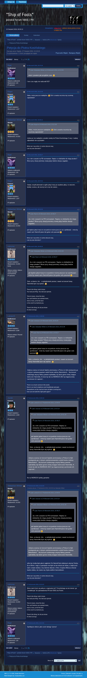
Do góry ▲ (80, 673)
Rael (9, 65)
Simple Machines (19, 673)
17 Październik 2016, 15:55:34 (35, 398)
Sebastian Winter (15, 120)
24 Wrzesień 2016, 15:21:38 (35, 91)
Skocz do (50, 660)
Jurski (10, 398)
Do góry (9, 648)
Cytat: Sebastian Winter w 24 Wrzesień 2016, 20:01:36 (47, 251)
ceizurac (11, 246)
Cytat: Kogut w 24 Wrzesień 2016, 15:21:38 (43, 124)
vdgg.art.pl (57, 28)
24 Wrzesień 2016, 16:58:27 (35, 155)
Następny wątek (74, 53)
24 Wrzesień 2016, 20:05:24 (35, 246)
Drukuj (77, 59)
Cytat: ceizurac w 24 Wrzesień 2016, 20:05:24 (44, 321)
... (23, 59)
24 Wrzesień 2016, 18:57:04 (35, 181)
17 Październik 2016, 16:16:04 (35, 485)
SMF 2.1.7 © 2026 (9, 673)
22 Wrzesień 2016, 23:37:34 (35, 65)
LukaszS (11, 316)
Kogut (10, 91)
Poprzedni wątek (62, 53)
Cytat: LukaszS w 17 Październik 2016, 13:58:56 (45, 402)
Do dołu (9, 59)
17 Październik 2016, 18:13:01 (35, 623)
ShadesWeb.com (19, 675)
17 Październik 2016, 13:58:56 (35, 316)
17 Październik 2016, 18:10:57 (35, 584)
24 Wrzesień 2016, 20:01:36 (35, 209)
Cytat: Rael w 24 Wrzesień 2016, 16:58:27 (43, 214)
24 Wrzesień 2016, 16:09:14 (35, 120)
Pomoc (63, 673)
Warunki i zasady (71, 673)
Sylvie (59, 40)
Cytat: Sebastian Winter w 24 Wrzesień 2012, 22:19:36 (47, 70)
